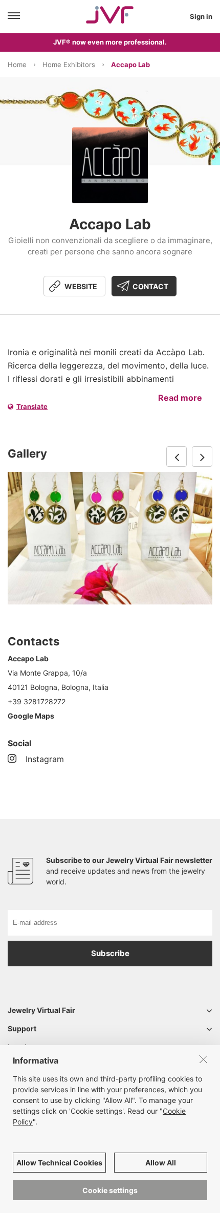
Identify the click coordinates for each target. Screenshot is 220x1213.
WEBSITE (80, 286)
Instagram (45, 759)
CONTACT (150, 286)
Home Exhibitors (68, 64)
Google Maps (31, 715)
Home (17, 64)
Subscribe (110, 953)
